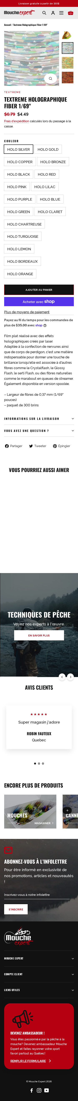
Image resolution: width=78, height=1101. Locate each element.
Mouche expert (14, 958)
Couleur (11, 141)
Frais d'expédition (16, 121)
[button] (67, 810)
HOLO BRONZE (53, 161)
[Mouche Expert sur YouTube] (46, 1089)
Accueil (7, 24)
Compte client (13, 974)
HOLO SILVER (18, 149)
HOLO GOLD (48, 149)
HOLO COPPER (19, 161)
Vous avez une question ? (26, 431)
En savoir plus (39, 635)
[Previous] (62, 676)
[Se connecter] (53, 13)
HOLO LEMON (19, 248)
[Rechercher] (44, 13)
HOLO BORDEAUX (22, 261)
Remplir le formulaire (28, 1061)
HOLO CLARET (50, 211)
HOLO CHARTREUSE (24, 224)
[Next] (70, 676)
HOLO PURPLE (19, 199)
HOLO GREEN (18, 211)
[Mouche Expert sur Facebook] (31, 1089)
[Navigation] (61, 13)
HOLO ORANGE (20, 273)
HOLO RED (47, 174)
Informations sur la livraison (31, 419)
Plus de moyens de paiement (27, 311)
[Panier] (70, 13)
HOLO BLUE (50, 199)
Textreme (12, 92)
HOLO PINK (16, 186)
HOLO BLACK (18, 174)
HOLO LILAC (44, 186)
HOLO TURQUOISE (22, 236)
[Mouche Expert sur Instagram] (39, 1089)
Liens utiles (12, 990)
